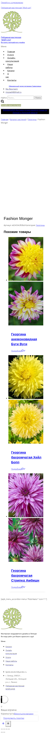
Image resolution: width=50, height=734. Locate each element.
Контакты (11, 80)
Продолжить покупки (13, 718)
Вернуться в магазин (23, 713)
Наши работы (9, 66)
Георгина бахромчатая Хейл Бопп (26, 457)
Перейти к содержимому (12, 2)
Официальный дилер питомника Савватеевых (25, 86)
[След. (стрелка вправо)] (4, 732)
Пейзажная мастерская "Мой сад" (16, 7)
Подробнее (16, 350)
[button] (4, 46)
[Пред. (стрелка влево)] (2, 732)
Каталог (11, 70)
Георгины (40, 225)
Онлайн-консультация (12, 59)
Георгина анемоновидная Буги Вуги (24, 339)
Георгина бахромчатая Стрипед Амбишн (25, 575)
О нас (7, 75)
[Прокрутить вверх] (3, 724)
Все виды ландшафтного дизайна (13, 42)
